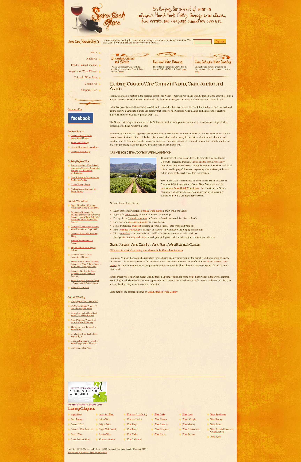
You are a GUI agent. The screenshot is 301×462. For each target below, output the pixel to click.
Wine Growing (161, 424)
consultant (125, 233)
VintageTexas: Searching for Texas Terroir (83, 190)
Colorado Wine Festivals (82, 429)
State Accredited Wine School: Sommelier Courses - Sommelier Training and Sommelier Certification (85, 169)
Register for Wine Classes (82, 71)
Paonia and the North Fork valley (208, 161)
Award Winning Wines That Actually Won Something (83, 321)
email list (136, 225)
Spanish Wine (105, 434)
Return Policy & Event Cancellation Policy (87, 452)
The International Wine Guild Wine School (85, 405)
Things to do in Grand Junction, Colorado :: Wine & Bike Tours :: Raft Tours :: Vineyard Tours (86, 264)
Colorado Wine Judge (80, 151)
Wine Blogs (132, 424)
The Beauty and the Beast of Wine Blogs (83, 328)
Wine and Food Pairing (137, 414)
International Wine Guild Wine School (180, 188)
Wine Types (215, 436)
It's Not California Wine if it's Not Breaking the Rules (84, 307)
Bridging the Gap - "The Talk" (84, 301)
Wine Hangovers (162, 429)
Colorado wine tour (137, 218)
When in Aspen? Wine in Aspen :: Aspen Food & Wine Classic (85, 281)
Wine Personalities (190, 429)
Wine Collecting (134, 439)
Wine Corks (160, 414)
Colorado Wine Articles (77, 201)
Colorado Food (77, 424)
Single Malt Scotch (107, 429)
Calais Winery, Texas (80, 184)
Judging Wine (105, 424)
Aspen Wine (76, 414)
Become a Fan (75, 109)
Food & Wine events (151, 210)
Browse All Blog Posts (81, 347)
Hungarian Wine (106, 414)
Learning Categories (81, 408)
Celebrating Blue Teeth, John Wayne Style (84, 335)
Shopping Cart (89, 90)
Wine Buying (132, 429)
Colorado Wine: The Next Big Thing (84, 234)
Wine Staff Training (80, 142)
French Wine (76, 434)
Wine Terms (215, 424)
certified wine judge (130, 229)
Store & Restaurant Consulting (84, 147)
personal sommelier (138, 221)
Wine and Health (134, 419)
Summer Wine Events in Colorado (82, 241)
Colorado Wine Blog (85, 77)
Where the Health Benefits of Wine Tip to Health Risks (84, 314)
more (121, 71)
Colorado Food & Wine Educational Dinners (81, 136)
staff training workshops (134, 237)
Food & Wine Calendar (84, 65)
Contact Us (91, 83)
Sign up (219, 41)
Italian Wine (104, 419)
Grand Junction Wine (80, 439)
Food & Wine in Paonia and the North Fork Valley (85, 178)
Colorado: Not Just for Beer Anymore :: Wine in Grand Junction (83, 273)
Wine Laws (187, 414)
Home (93, 52)
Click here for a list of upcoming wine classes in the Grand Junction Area (146, 250)
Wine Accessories (107, 439)
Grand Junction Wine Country (163, 291)
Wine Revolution (218, 414)
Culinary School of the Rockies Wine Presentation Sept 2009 (85, 227)
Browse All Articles (80, 287)
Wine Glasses (161, 419)
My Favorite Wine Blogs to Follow (83, 248)
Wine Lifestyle (189, 419)
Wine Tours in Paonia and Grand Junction (221, 430)
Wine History (161, 434)
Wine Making (188, 424)
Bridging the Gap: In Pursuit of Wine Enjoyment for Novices (84, 342)
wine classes (131, 214)
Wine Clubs (132, 434)
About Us (91, 58)
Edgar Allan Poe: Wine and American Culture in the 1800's (85, 206)
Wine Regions (188, 434)
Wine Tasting (216, 419)
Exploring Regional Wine (78, 161)
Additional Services (76, 131)
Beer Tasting (76, 419)
